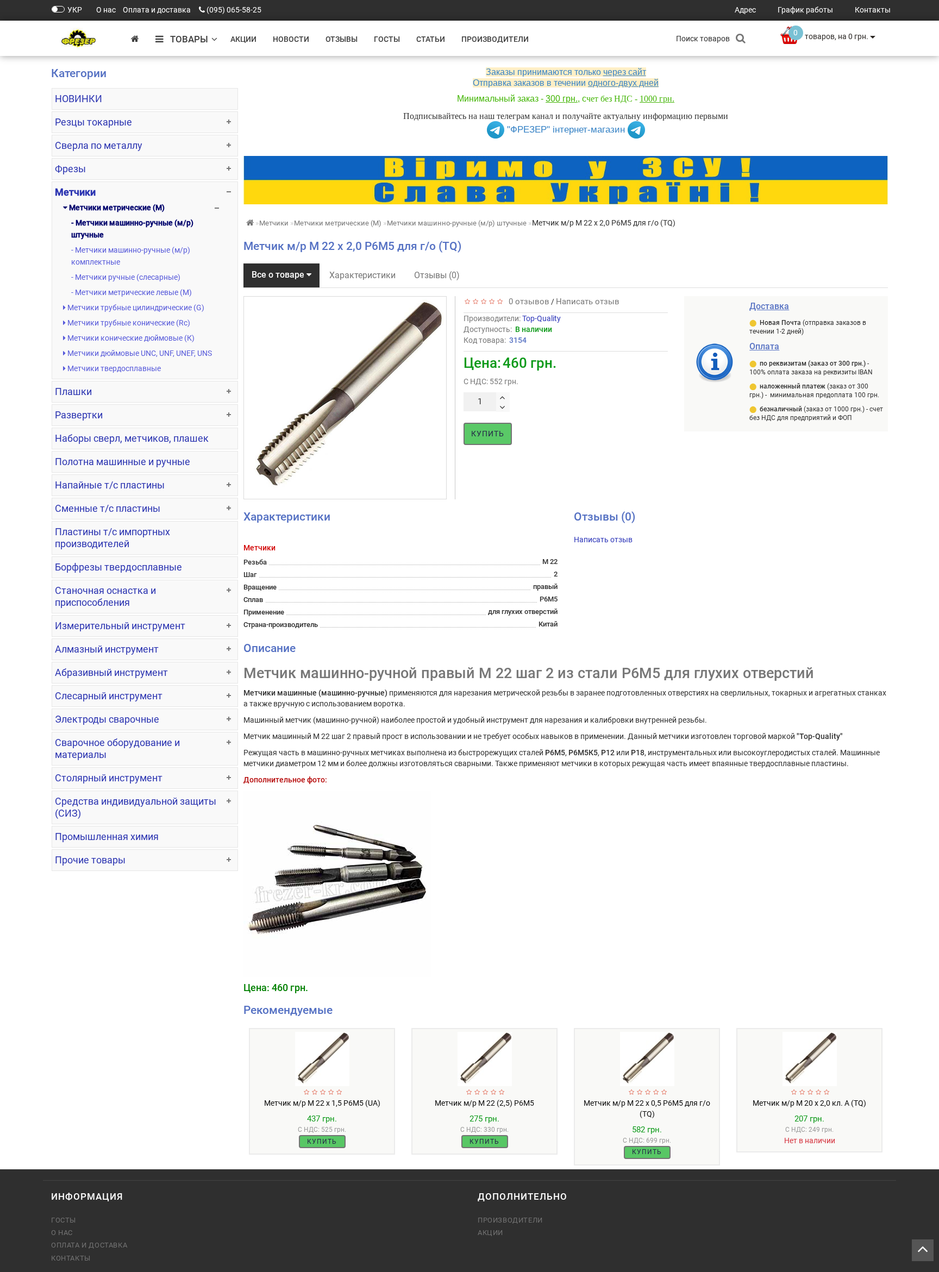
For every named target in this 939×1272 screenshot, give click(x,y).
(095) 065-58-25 (233, 9)
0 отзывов (526, 301)
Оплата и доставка (89, 1245)
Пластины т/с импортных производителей (112, 537)
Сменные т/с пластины (107, 508)
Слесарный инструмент (108, 695)
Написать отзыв (587, 301)
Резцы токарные (93, 122)
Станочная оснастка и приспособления (105, 596)
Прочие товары (90, 860)
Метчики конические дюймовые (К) (130, 338)
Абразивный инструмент (111, 672)
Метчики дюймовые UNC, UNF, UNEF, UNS (139, 353)
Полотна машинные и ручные (122, 461)
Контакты (71, 1258)
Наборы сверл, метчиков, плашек (132, 438)
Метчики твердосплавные (113, 368)
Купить (487, 433)
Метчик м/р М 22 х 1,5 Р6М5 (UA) (322, 1103)
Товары (186, 39)
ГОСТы (387, 39)
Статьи (430, 39)
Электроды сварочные (107, 719)
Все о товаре (279, 275)
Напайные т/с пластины (110, 485)
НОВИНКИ (78, 98)
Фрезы (70, 168)
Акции (243, 39)
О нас (62, 1233)
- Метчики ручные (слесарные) (125, 277)
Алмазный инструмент (107, 649)
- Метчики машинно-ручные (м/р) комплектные (130, 256)
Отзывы (341, 39)
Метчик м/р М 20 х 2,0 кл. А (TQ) (809, 1103)
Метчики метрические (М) (116, 207)
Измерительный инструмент (120, 625)
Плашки (73, 391)
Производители (495, 39)
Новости (291, 39)
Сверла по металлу (98, 145)
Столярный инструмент (108, 778)
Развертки (79, 415)
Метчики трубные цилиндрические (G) (135, 307)
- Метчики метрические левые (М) (131, 292)
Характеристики (362, 275)
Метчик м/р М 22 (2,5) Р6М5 (484, 1103)
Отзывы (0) (437, 275)
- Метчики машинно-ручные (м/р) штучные (132, 228)
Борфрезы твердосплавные (118, 567)
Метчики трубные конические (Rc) (128, 322)
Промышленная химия (107, 836)
